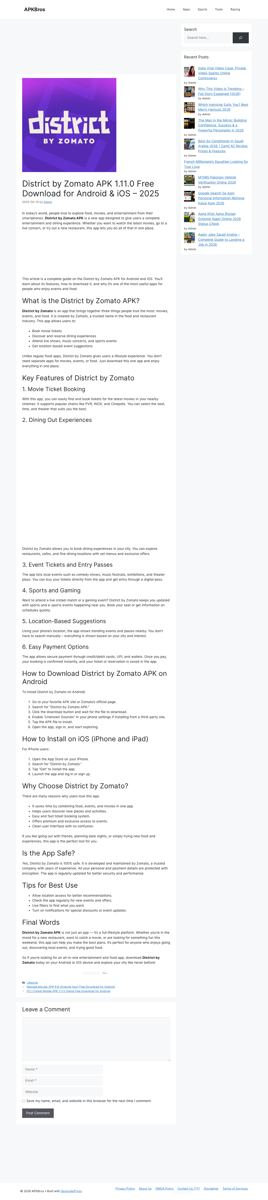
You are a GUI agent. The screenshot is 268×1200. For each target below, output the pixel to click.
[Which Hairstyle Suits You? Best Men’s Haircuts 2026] (189, 108)
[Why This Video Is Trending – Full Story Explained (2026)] (189, 92)
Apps (186, 9)
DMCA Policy (165, 1188)
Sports (202, 9)
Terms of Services (235, 1188)
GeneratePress (71, 1191)
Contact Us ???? (189, 1188)
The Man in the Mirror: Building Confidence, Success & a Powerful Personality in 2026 (222, 125)
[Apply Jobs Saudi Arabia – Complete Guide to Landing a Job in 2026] (189, 238)
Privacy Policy (125, 1188)
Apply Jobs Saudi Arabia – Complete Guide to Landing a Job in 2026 (221, 240)
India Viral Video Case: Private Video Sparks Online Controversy (222, 73)
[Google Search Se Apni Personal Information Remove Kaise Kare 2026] (189, 197)
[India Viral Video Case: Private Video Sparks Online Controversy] (189, 72)
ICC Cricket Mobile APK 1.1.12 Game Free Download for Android (68, 991)
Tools (219, 9)
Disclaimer (211, 1188)
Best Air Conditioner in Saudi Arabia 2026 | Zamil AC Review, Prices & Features (223, 146)
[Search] (241, 37)
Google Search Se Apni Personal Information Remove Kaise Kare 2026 (221, 198)
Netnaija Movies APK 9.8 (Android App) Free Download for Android (71, 986)
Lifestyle (32, 982)
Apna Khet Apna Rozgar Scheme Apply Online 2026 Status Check (219, 219)
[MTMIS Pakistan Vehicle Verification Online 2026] (189, 181)
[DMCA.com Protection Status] (181, 1193)
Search (190, 29)
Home (171, 9)
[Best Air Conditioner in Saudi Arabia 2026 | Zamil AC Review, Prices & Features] (189, 145)
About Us (145, 1188)
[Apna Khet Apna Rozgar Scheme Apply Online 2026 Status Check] (189, 217)
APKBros (34, 9)
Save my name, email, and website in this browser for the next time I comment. (89, 1101)
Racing (235, 9)
